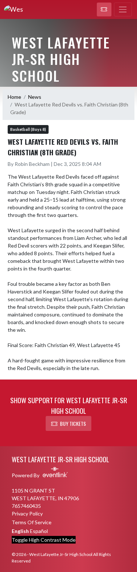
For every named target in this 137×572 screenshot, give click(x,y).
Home (14, 97)
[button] (104, 9)
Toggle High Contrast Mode (44, 540)
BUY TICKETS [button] (73, 423)
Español (39, 531)
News (34, 97)
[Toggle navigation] (123, 9)
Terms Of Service (32, 522)
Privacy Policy (27, 513)
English (20, 531)
